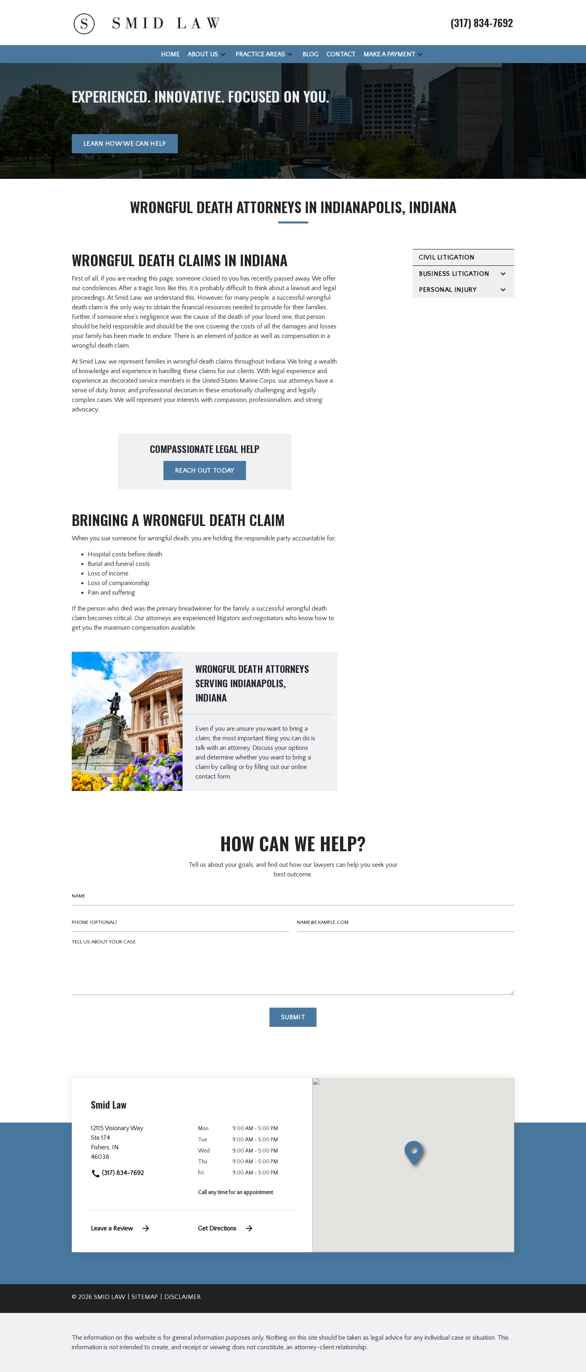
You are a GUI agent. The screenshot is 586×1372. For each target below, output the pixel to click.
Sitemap (145, 1297)
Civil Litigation (446, 257)
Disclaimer (182, 1297)
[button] (223, 54)
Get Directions (217, 1228)
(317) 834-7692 (122, 1172)
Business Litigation (454, 273)
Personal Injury (448, 289)
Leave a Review (112, 1228)
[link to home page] (145, 22)
